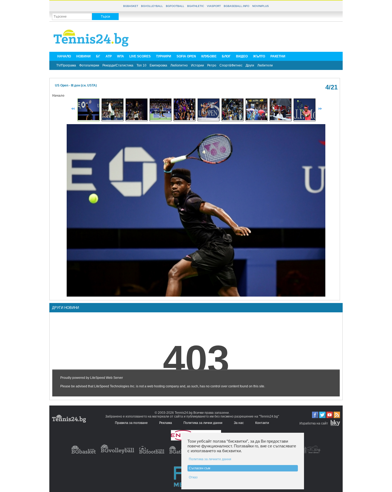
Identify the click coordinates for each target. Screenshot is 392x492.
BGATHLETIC (195, 6)
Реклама (165, 423)
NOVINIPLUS (260, 6)
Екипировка (158, 65)
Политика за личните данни (210, 459)
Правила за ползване (131, 423)
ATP (109, 56)
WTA (120, 56)
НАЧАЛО (64, 56)
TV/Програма (66, 65)
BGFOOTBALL (175, 6)
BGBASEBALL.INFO (236, 6)
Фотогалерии (89, 65)
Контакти (262, 423)
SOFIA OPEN (186, 56)
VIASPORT (214, 6)
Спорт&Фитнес (230, 65)
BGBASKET (130, 6)
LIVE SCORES (140, 56)
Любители (265, 65)
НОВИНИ (83, 56)
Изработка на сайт (313, 423)
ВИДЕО (242, 56)
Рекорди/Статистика (117, 65)
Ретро (211, 65)
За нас (239, 423)
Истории (197, 65)
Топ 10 (141, 65)
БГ (98, 56)
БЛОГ (226, 56)
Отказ (193, 477)
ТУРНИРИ (163, 56)
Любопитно (179, 65)
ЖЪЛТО (259, 56)
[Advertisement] (243, 36)
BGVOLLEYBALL (152, 6)
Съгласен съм (199, 468)
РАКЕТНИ (277, 56)
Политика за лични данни (202, 423)
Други (250, 65)
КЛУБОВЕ (209, 56)
